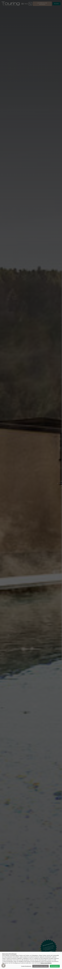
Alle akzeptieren (55, 966)
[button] (3, 965)
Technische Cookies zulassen (40, 966)
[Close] (5, 964)
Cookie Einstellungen (26, 966)
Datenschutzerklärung (46, 963)
